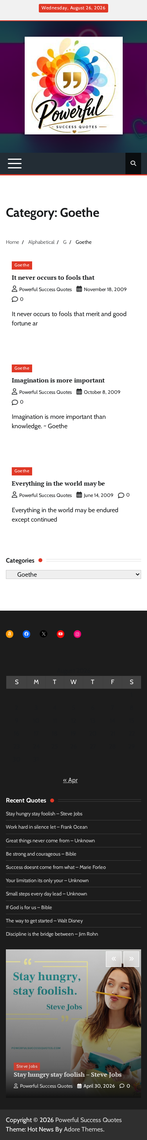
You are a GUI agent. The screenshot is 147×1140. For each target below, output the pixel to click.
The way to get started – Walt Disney (44, 921)
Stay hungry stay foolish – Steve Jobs (44, 814)
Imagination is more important (58, 380)
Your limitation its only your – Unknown (47, 880)
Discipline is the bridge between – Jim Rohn (52, 934)
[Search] (133, 163)
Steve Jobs (26, 1066)
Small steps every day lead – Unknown (46, 894)
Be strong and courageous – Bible (41, 854)
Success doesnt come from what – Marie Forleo (56, 867)
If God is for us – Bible (29, 907)
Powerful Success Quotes (45, 289)
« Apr (70, 780)
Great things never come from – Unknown (50, 840)
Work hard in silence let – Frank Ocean (46, 827)
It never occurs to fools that (53, 277)
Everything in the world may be (58, 483)
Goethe (22, 265)
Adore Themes (83, 1129)
